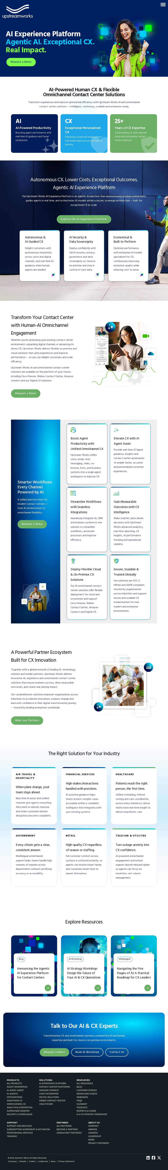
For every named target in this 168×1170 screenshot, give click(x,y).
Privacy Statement (98, 1143)
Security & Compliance (19, 1114)
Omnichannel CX (16, 1104)
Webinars (82, 1097)
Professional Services (20, 1133)
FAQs (79, 1100)
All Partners (64, 1126)
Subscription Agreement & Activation (28, 1129)
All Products (14, 1083)
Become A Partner (67, 1129)
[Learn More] (97, 988)
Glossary (82, 1104)
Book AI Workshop (87, 1052)
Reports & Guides (86, 1111)
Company (93, 1126)
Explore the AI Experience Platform (84, 219)
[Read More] (48, 988)
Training (12, 1136)
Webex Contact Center (52, 1100)
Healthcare (46, 1104)
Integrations (14, 1097)
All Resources (85, 1083)
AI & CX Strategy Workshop (92, 1114)
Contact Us (117, 1052)
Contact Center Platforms (54, 1087)
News (91, 1139)
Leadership (94, 1136)
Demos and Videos (87, 1093)
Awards (92, 1129)
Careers (93, 1133)
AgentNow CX (14, 1100)
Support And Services (19, 1126)
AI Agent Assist (15, 1090)
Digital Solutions (49, 1097)
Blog (79, 1087)
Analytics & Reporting (19, 1107)
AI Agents (12, 1093)
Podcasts (82, 1107)
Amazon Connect (49, 1090)
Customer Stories (87, 1090)
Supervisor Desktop (18, 1111)
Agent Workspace (17, 1087)
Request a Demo (21, 62)
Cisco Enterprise (49, 1093)
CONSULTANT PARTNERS (69, 1133)
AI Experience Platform (52, 1083)
